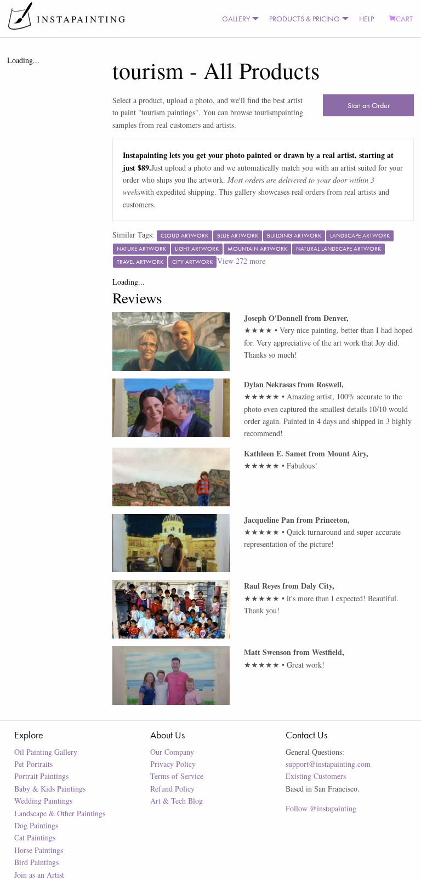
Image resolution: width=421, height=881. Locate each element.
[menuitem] (237, 18)
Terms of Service (176, 776)
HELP (366, 19)
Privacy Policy (173, 764)
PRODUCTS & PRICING (304, 19)
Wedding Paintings (43, 800)
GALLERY (236, 19)
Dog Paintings (36, 825)
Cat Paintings (34, 837)
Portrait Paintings (41, 776)
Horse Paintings (38, 850)
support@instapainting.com (328, 764)
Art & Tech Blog (176, 800)
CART (404, 19)
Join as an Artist (39, 874)
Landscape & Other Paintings (59, 813)
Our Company (172, 752)
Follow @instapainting (321, 808)
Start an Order (369, 105)
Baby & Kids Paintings (50, 788)
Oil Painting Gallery (45, 752)
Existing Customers (316, 776)
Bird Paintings (36, 862)
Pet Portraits (33, 764)
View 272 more (241, 261)
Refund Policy (172, 788)
